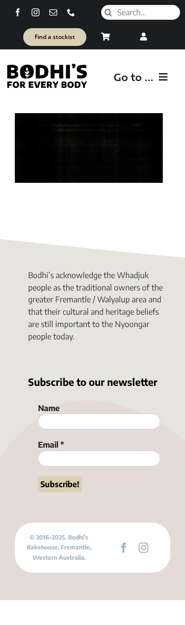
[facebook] (18, 12)
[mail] (53, 12)
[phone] (71, 12)
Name (49, 408)
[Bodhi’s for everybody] (47, 66)
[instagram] (35, 12)
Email (51, 445)
